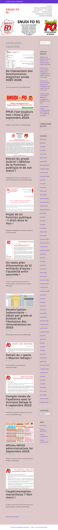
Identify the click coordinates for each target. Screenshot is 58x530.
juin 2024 (42, 217)
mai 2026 (42, 146)
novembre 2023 (44, 243)
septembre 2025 (44, 176)
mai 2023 (42, 261)
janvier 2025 (43, 194)
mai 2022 (42, 302)
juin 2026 (42, 143)
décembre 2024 (44, 198)
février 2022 (43, 313)
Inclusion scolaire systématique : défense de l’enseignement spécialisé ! (44, 97)
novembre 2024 (44, 202)
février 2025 (43, 191)
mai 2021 (42, 346)
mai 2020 (42, 380)
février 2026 (43, 157)
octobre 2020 (44, 372)
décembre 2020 (44, 365)
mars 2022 (43, 309)
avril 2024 (42, 224)
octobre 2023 (44, 246)
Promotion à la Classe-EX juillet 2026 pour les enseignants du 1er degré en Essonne (45, 71)
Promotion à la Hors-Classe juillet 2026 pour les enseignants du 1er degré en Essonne (45, 84)
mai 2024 (42, 220)
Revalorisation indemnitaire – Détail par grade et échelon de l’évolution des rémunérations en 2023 (19, 318)
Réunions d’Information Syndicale (43, 8)
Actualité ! (49, 6)
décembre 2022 (44, 280)
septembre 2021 (44, 332)
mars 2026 (43, 154)
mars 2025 (43, 187)
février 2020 (43, 391)
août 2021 (42, 335)
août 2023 (43, 254)
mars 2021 (43, 354)
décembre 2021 (44, 320)
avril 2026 (42, 150)
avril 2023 (42, 265)
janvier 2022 (43, 317)
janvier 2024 (43, 235)
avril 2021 (42, 350)
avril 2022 (42, 306)
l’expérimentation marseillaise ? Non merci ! (19, 494)
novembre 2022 (44, 283)
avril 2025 (42, 183)
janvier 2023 (43, 276)
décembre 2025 (44, 165)
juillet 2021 (43, 339)
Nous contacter (38, 10)
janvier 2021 (43, 361)
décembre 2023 (44, 239)
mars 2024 (43, 228)
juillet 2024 (43, 213)
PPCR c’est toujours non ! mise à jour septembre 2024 (19, 114)
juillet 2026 (43, 139)
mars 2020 (43, 387)
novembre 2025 (44, 169)
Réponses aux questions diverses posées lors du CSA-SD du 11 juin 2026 (45, 61)
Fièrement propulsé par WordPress (20, 527)
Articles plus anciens (12, 517)
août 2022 (43, 295)
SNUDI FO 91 (12, 11)
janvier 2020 (43, 395)
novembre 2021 (44, 324)
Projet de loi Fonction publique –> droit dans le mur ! (19, 219)
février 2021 (43, 358)
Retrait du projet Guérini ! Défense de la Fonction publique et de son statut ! (19, 164)
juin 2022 (42, 298)
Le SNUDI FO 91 (35, 12)
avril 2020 (43, 383)
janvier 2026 (43, 161)
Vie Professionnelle (47, 12)
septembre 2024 (44, 209)
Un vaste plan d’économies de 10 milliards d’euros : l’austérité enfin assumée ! (19, 268)
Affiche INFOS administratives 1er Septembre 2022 (19, 448)
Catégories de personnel (45, 15)
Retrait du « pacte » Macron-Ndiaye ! (18, 356)
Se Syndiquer (48, 10)
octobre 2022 (44, 287)
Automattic (44, 527)
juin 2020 (42, 376)
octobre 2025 (44, 172)
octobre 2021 (43, 328)
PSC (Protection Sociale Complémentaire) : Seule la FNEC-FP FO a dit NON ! (45, 110)
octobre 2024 (44, 206)
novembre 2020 (44, 369)
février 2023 (43, 272)
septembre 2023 (44, 250)
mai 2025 (42, 180)
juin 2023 (42, 258)
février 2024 (43, 232)
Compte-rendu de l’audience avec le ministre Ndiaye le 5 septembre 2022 (19, 401)
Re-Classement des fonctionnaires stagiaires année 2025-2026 (19, 75)
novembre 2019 (44, 402)
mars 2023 (43, 269)
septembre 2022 (44, 291)
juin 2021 (42, 343)
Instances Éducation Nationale (44, 14)
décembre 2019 (44, 398)
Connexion (43, 425)
